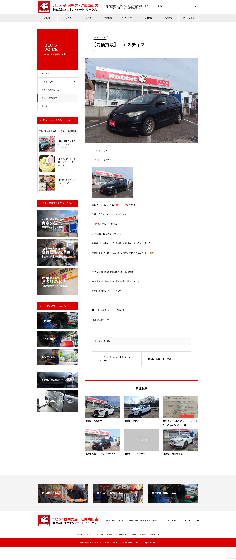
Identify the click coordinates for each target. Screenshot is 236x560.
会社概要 (148, 17)
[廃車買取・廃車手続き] (57, 386)
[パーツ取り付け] (57, 345)
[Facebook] (185, 520)
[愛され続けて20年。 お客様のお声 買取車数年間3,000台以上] (57, 293)
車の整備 (108, 17)
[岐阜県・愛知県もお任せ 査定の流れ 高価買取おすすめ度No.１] (57, 235)
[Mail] (198, 520)
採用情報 (168, 17)
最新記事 (45, 73)
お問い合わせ (188, 17)
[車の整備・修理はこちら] (173, 501)
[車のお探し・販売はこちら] (118, 501)
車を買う (67, 17)
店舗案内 (47, 17)
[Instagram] (193, 520)
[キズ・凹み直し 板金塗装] (57, 410)
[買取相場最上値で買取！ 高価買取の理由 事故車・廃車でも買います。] (57, 264)
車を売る (88, 17)
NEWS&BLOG (128, 17)
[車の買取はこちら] (63, 501)
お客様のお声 (47, 81)
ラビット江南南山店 (50, 89)
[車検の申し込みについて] (57, 363)
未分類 (44, 105)
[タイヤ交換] (57, 327)
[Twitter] (189, 520)
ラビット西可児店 (49, 97)
